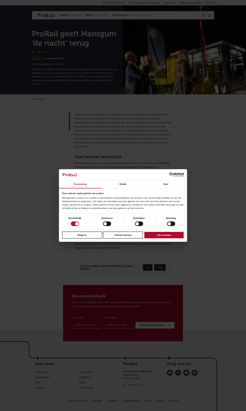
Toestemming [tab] (80, 184)
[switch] (107, 223)
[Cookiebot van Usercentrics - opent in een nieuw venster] (171, 174)
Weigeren (82, 235)
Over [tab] (165, 184)
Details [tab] (123, 184)
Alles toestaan (164, 235)
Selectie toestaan (123, 235)
